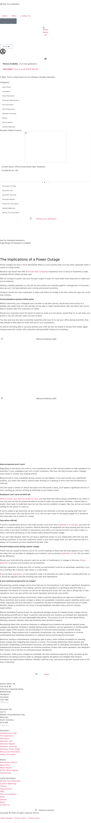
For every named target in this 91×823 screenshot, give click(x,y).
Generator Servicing (9, 113)
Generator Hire (7, 190)
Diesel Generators (8, 96)
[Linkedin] (14, 21)
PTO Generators (7, 105)
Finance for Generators (10, 204)
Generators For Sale (9, 186)
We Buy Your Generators (10, 212)
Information (6, 91)
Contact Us (25, 16)
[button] (42, 182)
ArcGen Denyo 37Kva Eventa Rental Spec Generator (23, 167)
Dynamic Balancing (8, 127)
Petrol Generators (8, 109)
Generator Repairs (8, 199)
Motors (4, 118)
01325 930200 (15, 725)
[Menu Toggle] (45, 59)
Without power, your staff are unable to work (19, 499)
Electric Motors (7, 122)
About (4, 16)
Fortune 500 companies (38, 271)
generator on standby (69, 525)
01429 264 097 (15, 702)
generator (18, 574)
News (14, 16)
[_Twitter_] (8, 21)
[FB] (3, 21)
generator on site (69, 553)
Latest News (6, 87)
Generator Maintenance (10, 100)
